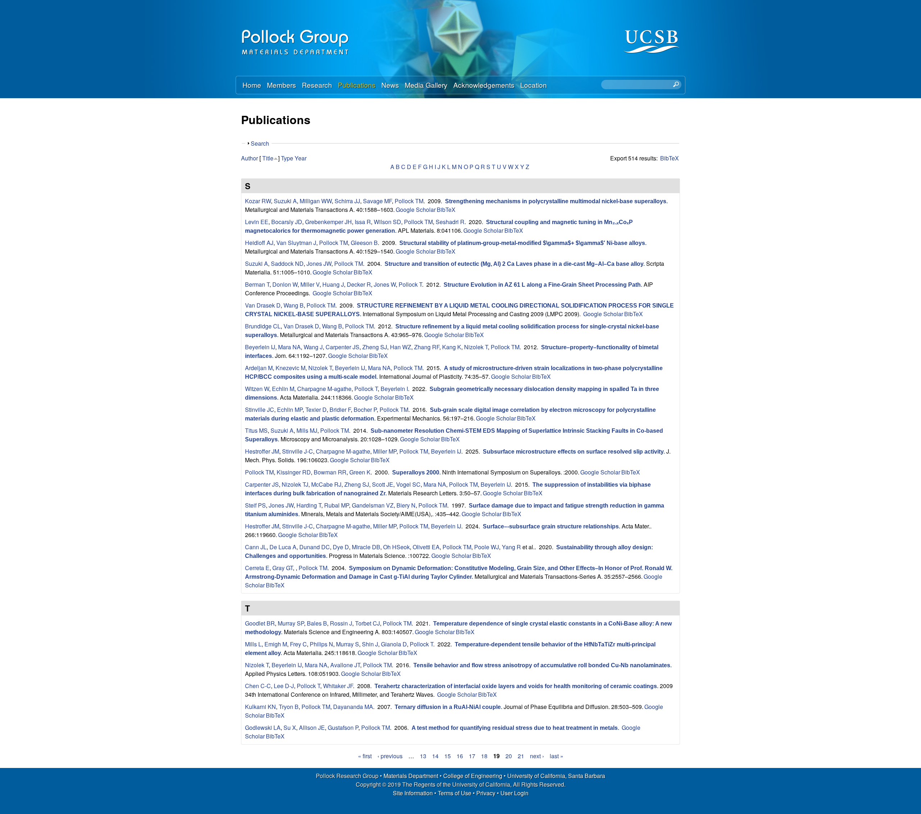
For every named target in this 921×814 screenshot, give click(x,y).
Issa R (363, 222)
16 (460, 756)
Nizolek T (476, 347)
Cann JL (256, 547)
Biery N (406, 505)
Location (533, 85)
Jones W (385, 284)
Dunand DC (314, 547)
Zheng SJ (374, 347)
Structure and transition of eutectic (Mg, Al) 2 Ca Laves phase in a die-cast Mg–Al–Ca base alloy (514, 264)
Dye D (341, 547)
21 (521, 756)
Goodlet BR (260, 623)
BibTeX (669, 158)
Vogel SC (408, 484)
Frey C (298, 644)
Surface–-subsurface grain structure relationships (551, 526)
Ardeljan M (259, 368)
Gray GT (282, 568)
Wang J (313, 347)
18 (484, 756)
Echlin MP (290, 409)
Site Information (413, 793)
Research (317, 85)
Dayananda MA (353, 706)
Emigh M (275, 644)
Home (251, 85)
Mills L (253, 644)
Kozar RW (258, 201)
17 (472, 756)
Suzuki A (285, 201)
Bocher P (365, 409)
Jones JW (319, 263)
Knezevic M (290, 368)
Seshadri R (450, 222)
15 (447, 756)
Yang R (511, 547)
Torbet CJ (367, 623)
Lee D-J (284, 686)
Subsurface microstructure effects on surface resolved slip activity (573, 452)
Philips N (321, 644)
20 (508, 756)
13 (423, 756)
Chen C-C (258, 686)
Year (301, 158)
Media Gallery (426, 85)
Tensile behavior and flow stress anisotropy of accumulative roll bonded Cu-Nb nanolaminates (541, 665)
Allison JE (312, 727)
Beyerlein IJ (260, 347)
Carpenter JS (342, 347)
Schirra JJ (347, 201)
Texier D (316, 409)
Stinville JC (259, 409)
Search (260, 143)
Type (287, 158)
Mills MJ (306, 430)
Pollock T (410, 284)
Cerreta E (257, 568)
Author (249, 158)
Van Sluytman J (296, 242)
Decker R (359, 284)
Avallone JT (345, 665)
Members (281, 85)
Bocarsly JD (286, 222)
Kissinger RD (294, 472)
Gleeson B (364, 242)
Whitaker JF (338, 686)
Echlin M (283, 389)
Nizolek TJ (295, 484)
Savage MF (377, 201)
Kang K (451, 347)
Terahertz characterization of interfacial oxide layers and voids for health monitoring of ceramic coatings (516, 686)
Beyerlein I (394, 389)
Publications (357, 85)
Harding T (308, 505)
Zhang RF (426, 347)
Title (267, 158)
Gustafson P (343, 727)
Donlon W (285, 284)
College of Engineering (472, 776)
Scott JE (382, 484)
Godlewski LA (263, 727)
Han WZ (400, 347)
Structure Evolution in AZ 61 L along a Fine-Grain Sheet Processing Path (542, 285)
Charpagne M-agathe (324, 389)
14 (435, 756)
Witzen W (257, 389)
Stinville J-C (297, 451)
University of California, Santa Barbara (556, 776)
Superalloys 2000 (415, 472)
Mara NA (289, 347)
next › (537, 756)
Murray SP (291, 623)
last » (556, 756)
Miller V (309, 284)
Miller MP (384, 451)
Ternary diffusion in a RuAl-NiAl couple (448, 707)
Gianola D (394, 644)
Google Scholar (416, 209)
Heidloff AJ (259, 242)
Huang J (333, 284)
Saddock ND (287, 263)
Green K (360, 472)
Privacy (485, 793)
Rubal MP (336, 505)
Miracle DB (366, 547)
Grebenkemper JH (328, 222)
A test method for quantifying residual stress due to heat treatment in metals (515, 728)
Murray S (347, 644)
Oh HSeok (396, 547)
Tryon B (289, 706)
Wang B (293, 305)
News (390, 85)
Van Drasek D (263, 305)
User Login (514, 793)
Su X (289, 727)
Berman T (257, 284)
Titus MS (256, 430)
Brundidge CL (263, 326)
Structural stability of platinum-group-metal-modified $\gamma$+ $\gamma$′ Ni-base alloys (522, 243)
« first (365, 756)
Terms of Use (454, 793)
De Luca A (282, 547)
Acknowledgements (483, 85)
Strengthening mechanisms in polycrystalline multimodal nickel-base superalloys (555, 201)
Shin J (370, 644)
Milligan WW (316, 201)
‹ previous (390, 756)
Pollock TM (409, 201)
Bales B (317, 623)
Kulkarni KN (260, 706)
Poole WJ (486, 547)
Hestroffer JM (262, 451)
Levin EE (256, 222)
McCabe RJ (326, 484)
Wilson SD (387, 222)
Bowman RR (330, 472)
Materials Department (411, 776)
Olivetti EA (426, 547)
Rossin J (341, 623)
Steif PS (255, 505)
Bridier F (340, 409)
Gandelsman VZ (373, 505)
